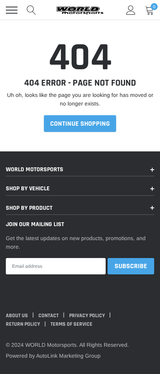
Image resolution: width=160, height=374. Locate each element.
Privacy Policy (87, 315)
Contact (49, 315)
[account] (131, 10)
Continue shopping (80, 123)
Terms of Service (71, 324)
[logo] (80, 10)
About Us (17, 315)
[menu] (11, 10)
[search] (31, 10)
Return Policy (23, 324)
